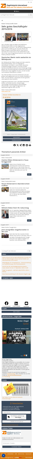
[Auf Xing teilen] (20, 145)
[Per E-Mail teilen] (26, 145)
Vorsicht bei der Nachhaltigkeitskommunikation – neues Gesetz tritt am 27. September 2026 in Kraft (15, 267)
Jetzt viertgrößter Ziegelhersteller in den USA (15, 231)
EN (31, 2)
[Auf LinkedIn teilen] (23, 145)
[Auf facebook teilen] (14, 145)
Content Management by (7, 457)
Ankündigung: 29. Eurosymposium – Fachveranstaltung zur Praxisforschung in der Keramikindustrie (16, 263)
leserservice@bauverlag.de (14, 375)
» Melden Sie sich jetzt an (16, 421)
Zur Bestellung (6, 376)
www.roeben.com (6, 91)
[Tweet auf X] (17, 145)
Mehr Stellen (16, 312)
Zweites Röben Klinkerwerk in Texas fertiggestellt (15, 161)
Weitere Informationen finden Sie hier (10, 424)
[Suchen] (31, 15)
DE (28, 2)
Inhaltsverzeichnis (16, 140)
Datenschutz (21, 454)
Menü (17, 11)
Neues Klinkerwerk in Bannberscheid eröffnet (15, 185)
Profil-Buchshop (11, 373)
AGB (16, 454)
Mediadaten (10, 454)
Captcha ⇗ (22, 418)
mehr (29, 174)
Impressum (28, 454)
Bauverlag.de (28, 457)
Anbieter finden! (17, 446)
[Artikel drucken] (29, 145)
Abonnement (16, 137)
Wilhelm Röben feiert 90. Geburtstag (15, 208)
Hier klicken (18, 417)
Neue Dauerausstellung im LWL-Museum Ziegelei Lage (16, 274)
